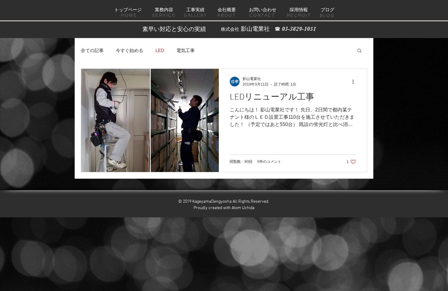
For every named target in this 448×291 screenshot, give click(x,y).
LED (159, 50)
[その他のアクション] (355, 81)
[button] (359, 51)
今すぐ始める (129, 50)
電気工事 (185, 50)
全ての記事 (92, 50)
